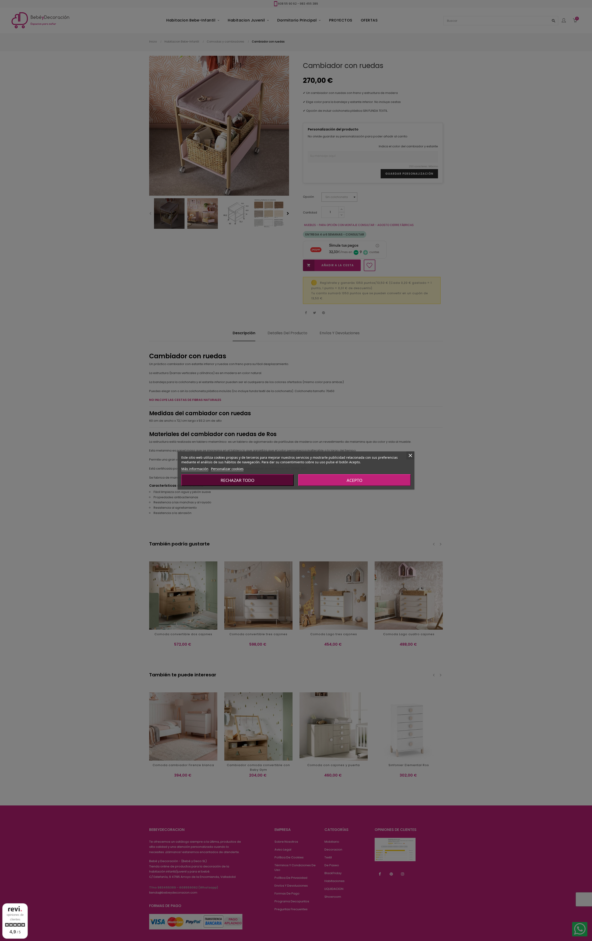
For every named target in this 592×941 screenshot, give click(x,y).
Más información (194, 468)
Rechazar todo (237, 480)
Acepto (354, 480)
